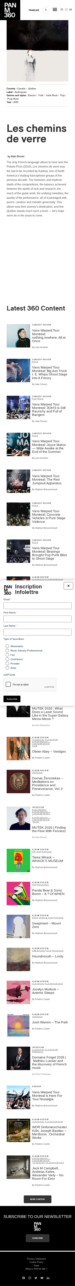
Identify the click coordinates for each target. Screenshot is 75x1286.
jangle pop (46, 918)
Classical (38, 579)
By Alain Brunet (39, 837)
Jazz (34, 773)
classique (51, 579)
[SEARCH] (46, 10)
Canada (21, 88)
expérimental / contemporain (41, 743)
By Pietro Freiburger (41, 1074)
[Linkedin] (48, 1278)
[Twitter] (36, 1278)
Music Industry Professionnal (26, 650)
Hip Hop (36, 852)
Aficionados (16, 646)
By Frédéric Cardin (41, 758)
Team (36, 1265)
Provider (15, 663)
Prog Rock (13, 99)
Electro (32, 95)
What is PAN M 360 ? (36, 1269)
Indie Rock (52, 95)
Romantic (37, 1052)
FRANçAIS (34, 10)
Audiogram (21, 92)
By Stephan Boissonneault (44, 489)
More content (37, 1199)
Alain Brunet (17, 156)
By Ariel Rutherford (41, 725)
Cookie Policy (36, 1262)
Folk (41, 95)
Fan (12, 655)
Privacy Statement (36, 1259)
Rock (35, 362)
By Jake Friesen (39, 384)
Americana (38, 951)
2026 (60, 579)
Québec (32, 88)
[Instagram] (66, 10)
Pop (62, 95)
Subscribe (37, 1238)
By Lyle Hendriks (40, 347)
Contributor (16, 659)
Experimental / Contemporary (41, 813)
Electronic (39, 810)
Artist (13, 668)
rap (44, 852)
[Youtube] (70, 10)
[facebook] (62, 10)
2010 (15, 102)
